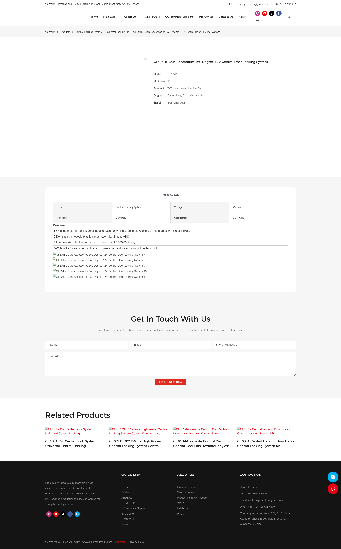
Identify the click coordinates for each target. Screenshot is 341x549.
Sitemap (120, 541)
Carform (50, 32)
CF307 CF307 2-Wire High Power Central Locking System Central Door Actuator (135, 444)
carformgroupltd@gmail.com (251, 4)
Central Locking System (89, 32)
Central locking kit (118, 32)
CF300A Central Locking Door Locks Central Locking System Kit (265, 443)
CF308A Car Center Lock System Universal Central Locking (71, 443)
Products (65, 32)
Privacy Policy (137, 541)
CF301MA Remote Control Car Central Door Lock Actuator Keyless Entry (201, 444)
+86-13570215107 (285, 4)
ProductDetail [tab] (171, 194)
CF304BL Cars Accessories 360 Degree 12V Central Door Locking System (176, 32)
